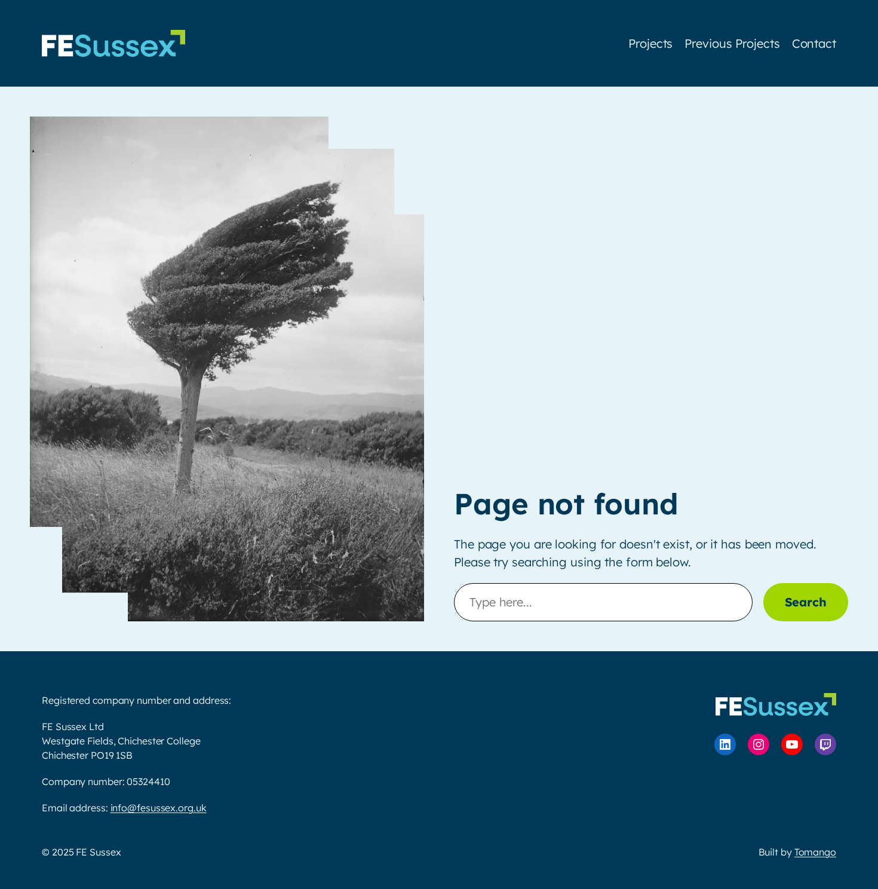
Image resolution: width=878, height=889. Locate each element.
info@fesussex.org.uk (158, 808)
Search (806, 601)
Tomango (815, 852)
